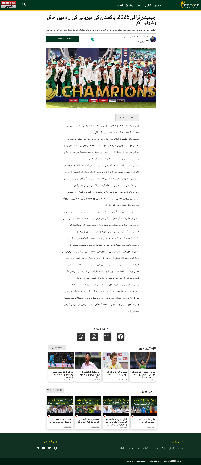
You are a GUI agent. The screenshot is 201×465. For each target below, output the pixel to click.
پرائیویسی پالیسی (141, 461)
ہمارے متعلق (133, 448)
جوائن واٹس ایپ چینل (125, 117)
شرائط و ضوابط (154, 461)
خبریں (157, 5)
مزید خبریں (57, 347)
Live (109, 5)
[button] (127, 117)
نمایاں (148, 5)
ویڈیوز (129, 5)
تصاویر (119, 5)
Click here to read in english (62, 38)
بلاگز (138, 5)
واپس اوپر (130, 461)
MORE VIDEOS (55, 390)
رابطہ (122, 448)
